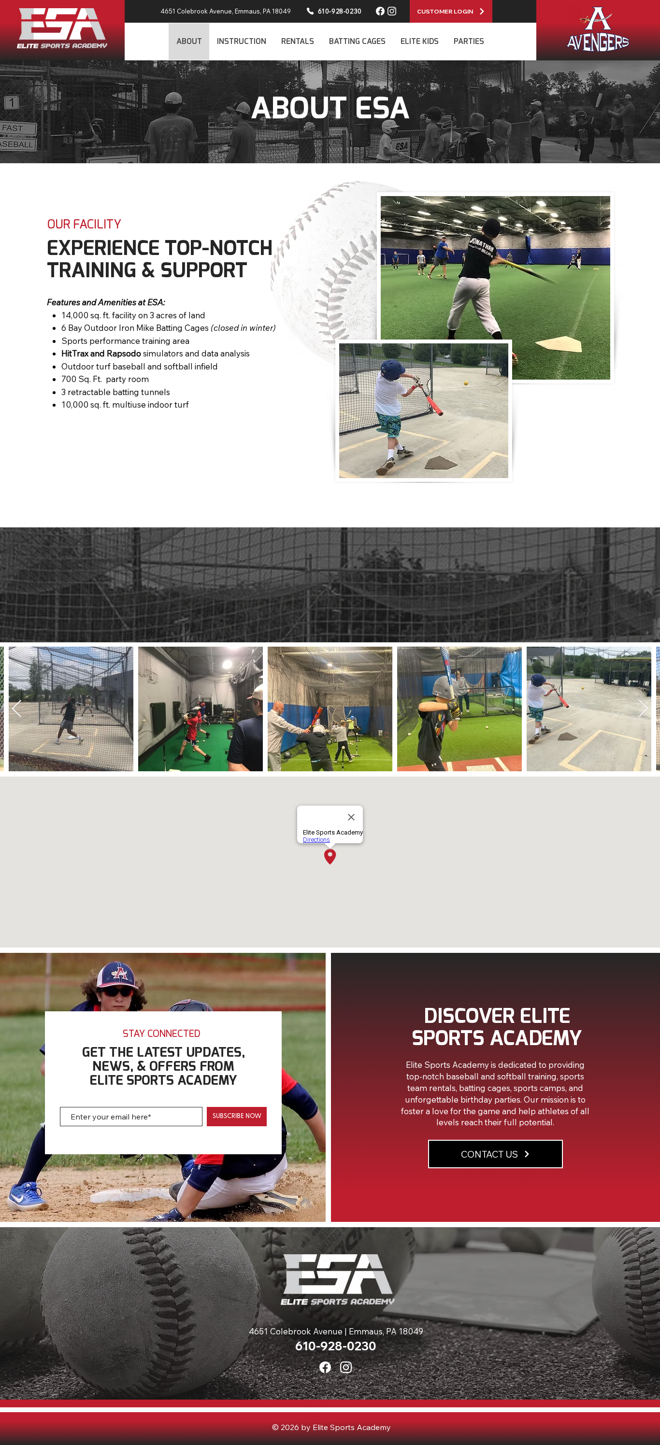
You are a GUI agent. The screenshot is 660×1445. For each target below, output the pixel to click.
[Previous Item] (16, 709)
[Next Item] (643, 709)
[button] (241, 41)
